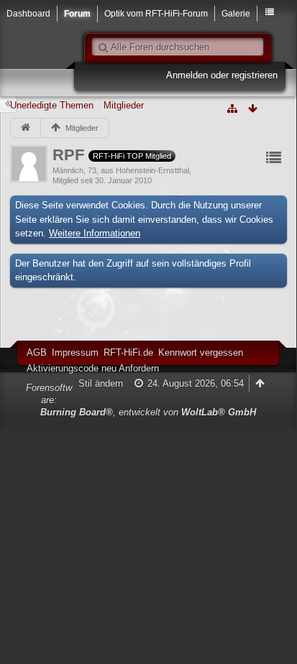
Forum (77, 13)
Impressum (75, 352)
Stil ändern (100, 383)
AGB (37, 352)
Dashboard (28, 13)
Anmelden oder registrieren (222, 75)
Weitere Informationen (94, 233)
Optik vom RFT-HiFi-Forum (156, 13)
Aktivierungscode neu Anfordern (93, 368)
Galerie (235, 13)
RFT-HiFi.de (128, 352)
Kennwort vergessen (200, 352)
